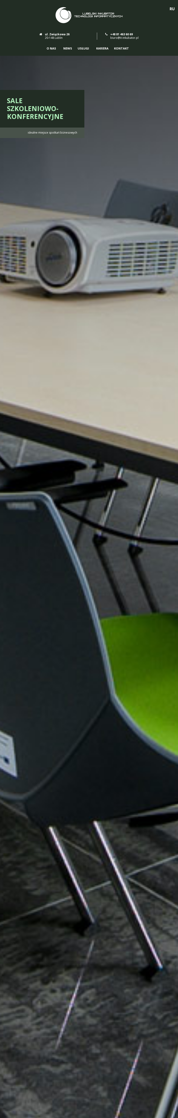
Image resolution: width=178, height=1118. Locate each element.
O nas (51, 48)
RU (172, 8)
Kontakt (121, 48)
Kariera (102, 48)
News (67, 48)
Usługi (83, 48)
